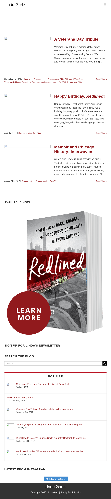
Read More (100, 79)
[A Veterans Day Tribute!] (27, 55)
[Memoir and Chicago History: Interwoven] (27, 159)
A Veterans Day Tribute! (77, 39)
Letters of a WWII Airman (62, 82)
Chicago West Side (56, 79)
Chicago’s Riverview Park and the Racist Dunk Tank (43, 384)
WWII (80, 82)
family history (15, 82)
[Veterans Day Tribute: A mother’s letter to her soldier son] (10, 409)
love (75, 82)
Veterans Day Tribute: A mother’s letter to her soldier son (44, 409)
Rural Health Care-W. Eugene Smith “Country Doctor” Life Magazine (51, 438)
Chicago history (40, 79)
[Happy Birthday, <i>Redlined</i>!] (27, 108)
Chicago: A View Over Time (29, 133)
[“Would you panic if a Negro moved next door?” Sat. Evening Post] (10, 425)
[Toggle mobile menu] (105, 4)
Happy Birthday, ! (79, 96)
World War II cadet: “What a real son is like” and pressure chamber (49, 451)
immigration (45, 82)
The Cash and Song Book (20, 397)
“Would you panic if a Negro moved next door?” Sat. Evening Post (49, 424)
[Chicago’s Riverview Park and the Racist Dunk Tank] (10, 384)
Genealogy (26, 82)
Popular (55, 376)
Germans (36, 82)
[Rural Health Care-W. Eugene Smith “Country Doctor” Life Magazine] (10, 438)
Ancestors (28, 79)
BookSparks (74, 492)
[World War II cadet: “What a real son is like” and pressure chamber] (10, 451)
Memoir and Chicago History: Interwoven (74, 149)
